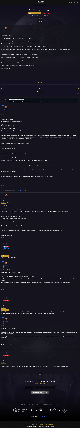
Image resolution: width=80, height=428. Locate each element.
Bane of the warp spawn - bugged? (17, 99)
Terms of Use (32, 404)
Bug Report (47, 13)
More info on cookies (45, 424)
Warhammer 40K (34, 13)
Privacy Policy (43, 404)
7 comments (40, 91)
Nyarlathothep (38, 15)
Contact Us (54, 404)
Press (23, 404)
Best (15, 93)
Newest (4, 93)
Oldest (9, 93)
